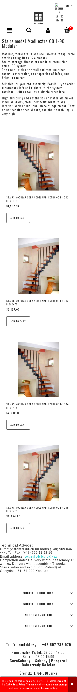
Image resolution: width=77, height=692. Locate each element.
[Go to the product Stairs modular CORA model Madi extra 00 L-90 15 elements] (38, 473)
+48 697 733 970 (56, 644)
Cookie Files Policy (15, 684)
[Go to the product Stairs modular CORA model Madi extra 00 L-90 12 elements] (38, 163)
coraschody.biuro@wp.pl (41, 556)
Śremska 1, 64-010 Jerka (38, 673)
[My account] (48, 30)
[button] (9, 30)
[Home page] (38, 18)
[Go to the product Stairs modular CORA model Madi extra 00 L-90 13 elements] (38, 266)
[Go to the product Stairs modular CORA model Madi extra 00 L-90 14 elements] (38, 369)
